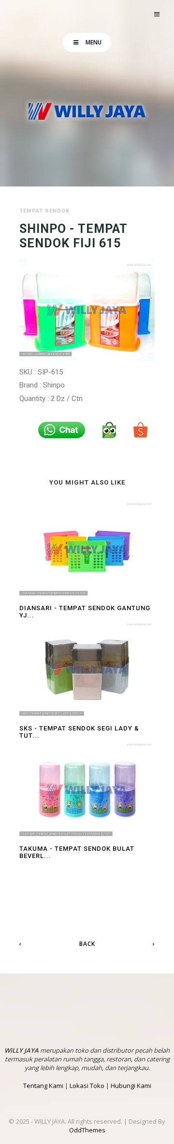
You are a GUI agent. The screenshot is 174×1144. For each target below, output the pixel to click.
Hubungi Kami (131, 1085)
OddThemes (87, 1130)
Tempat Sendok (44, 211)
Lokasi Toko (87, 1085)
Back (87, 944)
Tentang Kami (43, 1085)
